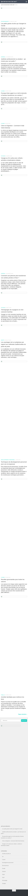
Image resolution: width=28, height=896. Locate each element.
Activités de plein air (6, 853)
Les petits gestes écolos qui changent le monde (12, 828)
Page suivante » (22, 714)
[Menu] (26, 1)
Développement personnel (8, 459)
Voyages (3, 155)
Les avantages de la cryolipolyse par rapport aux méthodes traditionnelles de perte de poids (13, 344)
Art (2, 856)
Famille (3, 694)
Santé (2, 340)
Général (3, 56)
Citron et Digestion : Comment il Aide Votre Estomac (13, 840)
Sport (3, 877)
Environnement (5, 21)
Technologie (4, 880)
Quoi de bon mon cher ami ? (9, 1)
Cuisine (3, 91)
